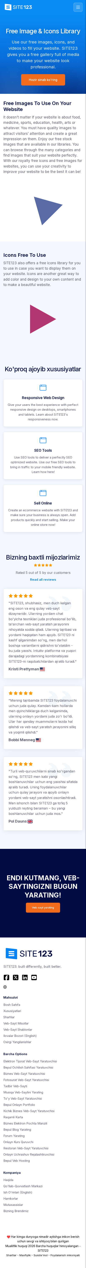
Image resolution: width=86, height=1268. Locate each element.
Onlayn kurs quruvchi (18, 1142)
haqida (8, 1180)
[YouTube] (34, 977)
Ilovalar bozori (20, 1036)
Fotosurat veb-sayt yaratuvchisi (26, 1080)
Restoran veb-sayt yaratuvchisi (25, 1148)
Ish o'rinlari (17, 1192)
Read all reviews (43, 579)
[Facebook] (7, 977)
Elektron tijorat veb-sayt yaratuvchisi (30, 1061)
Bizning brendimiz (16, 1211)
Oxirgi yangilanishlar (17, 1042)
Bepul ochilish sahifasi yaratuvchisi (28, 1067)
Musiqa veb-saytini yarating (23, 1092)
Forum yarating (14, 1136)
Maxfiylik (25, 1255)
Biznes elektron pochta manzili (25, 1123)
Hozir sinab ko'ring (43, 80)
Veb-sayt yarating (43, 907)
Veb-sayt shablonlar (17, 1030)
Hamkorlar (10, 1198)
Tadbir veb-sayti (15, 1086)
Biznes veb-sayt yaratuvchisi (24, 1074)
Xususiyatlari (12, 1011)
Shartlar (11, 1255)
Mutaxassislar (13, 1205)
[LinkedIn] (25, 977)
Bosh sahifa (11, 1005)
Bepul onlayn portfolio (19, 1105)
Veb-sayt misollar (16, 1023)
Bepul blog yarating (17, 1130)
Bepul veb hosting (16, 1161)
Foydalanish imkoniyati (65, 1255)
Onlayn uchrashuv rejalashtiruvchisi (28, 1154)
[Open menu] (78, 7)
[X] (15, 977)
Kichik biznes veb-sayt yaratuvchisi (28, 1111)
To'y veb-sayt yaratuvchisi (22, 1098)
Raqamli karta (13, 1117)
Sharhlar (9, 1017)
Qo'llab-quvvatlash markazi (23, 1186)
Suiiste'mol (41, 1255)
